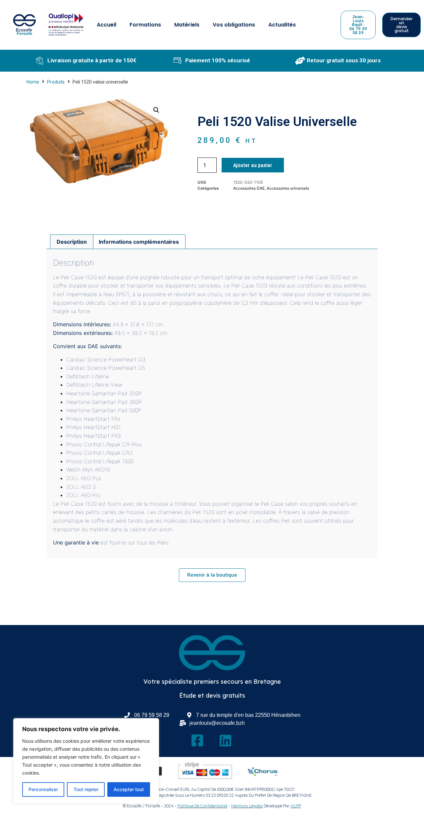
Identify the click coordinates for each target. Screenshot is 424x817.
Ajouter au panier (252, 165)
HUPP (296, 805)
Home (32, 82)
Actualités (282, 25)
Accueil (106, 25)
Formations (145, 25)
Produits (56, 82)
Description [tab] (72, 241)
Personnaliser (43, 789)
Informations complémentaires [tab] (139, 241)
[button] (156, 110)
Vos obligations (234, 25)
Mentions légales (247, 805)
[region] (86, 761)
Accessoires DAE (249, 188)
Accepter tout (129, 789)
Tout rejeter (86, 789)
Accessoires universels (288, 188)
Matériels (186, 25)
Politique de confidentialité (202, 805)
